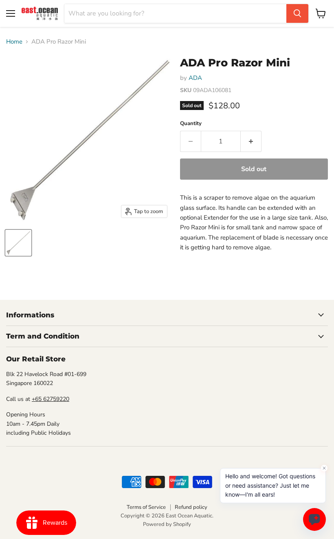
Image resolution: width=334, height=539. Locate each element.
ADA (195, 78)
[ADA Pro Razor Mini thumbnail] (18, 243)
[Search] (297, 13)
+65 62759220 (50, 399)
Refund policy (191, 507)
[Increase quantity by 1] (251, 141)
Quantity (191, 124)
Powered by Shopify (167, 524)
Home (14, 41)
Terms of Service (146, 507)
